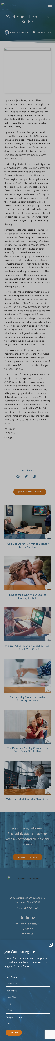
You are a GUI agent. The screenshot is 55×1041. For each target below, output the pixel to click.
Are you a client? (14, 1017)
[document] (27, 520)
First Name (11, 977)
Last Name (11, 990)
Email (8, 1004)
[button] (50, 944)
